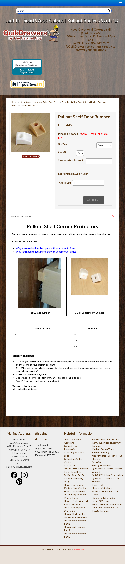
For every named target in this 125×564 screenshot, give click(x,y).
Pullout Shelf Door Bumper (23, 105)
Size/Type (62, 144)
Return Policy (99, 484)
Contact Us (70, 465)
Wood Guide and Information (107, 504)
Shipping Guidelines (102, 488)
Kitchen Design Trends (104, 449)
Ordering (96, 462)
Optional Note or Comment (70, 160)
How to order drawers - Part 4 (107, 439)
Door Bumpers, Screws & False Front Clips (39, 102)
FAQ (66, 481)
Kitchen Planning (100, 452)
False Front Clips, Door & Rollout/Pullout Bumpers (84, 102)
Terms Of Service (101, 501)
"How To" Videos (72, 439)
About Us (69, 442)
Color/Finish (63, 152)
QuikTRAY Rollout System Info (108, 475)
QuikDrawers (80, 549)
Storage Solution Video (104, 497)
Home (14, 102)
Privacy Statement (101, 465)
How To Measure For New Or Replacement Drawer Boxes (75, 494)
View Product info (30, 156)
